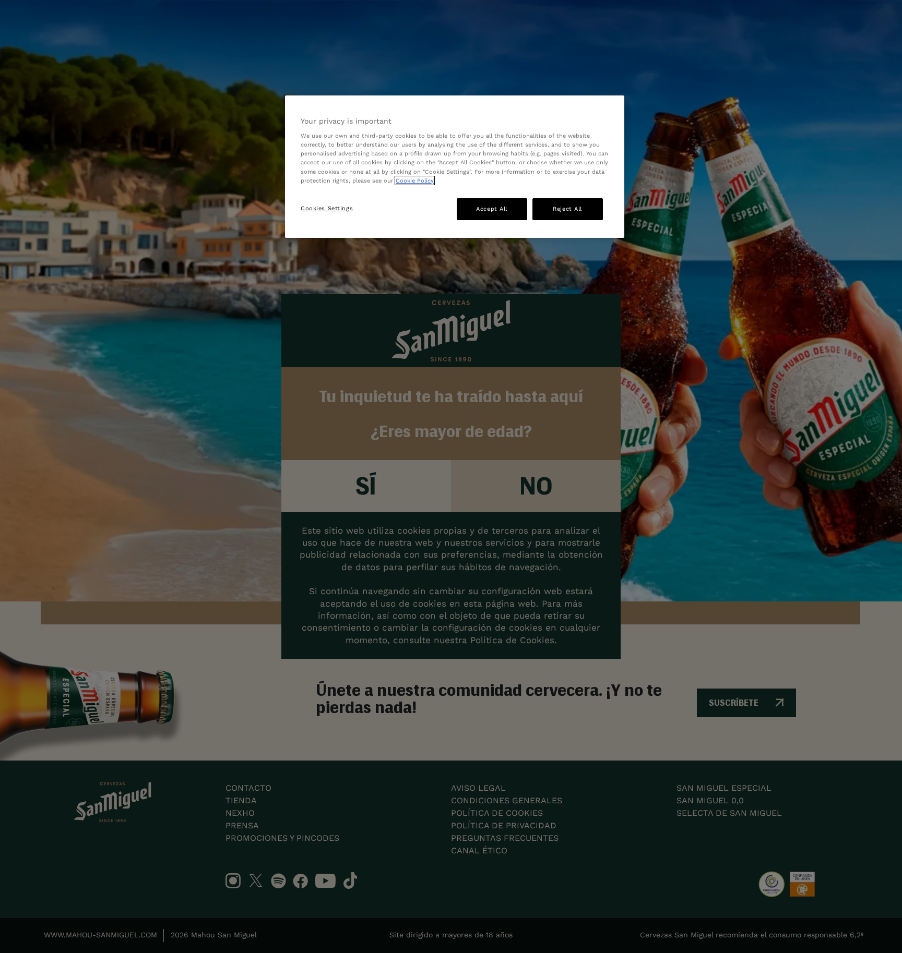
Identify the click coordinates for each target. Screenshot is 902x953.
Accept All (491, 208)
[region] (454, 166)
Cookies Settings (327, 208)
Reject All (567, 208)
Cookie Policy (415, 180)
